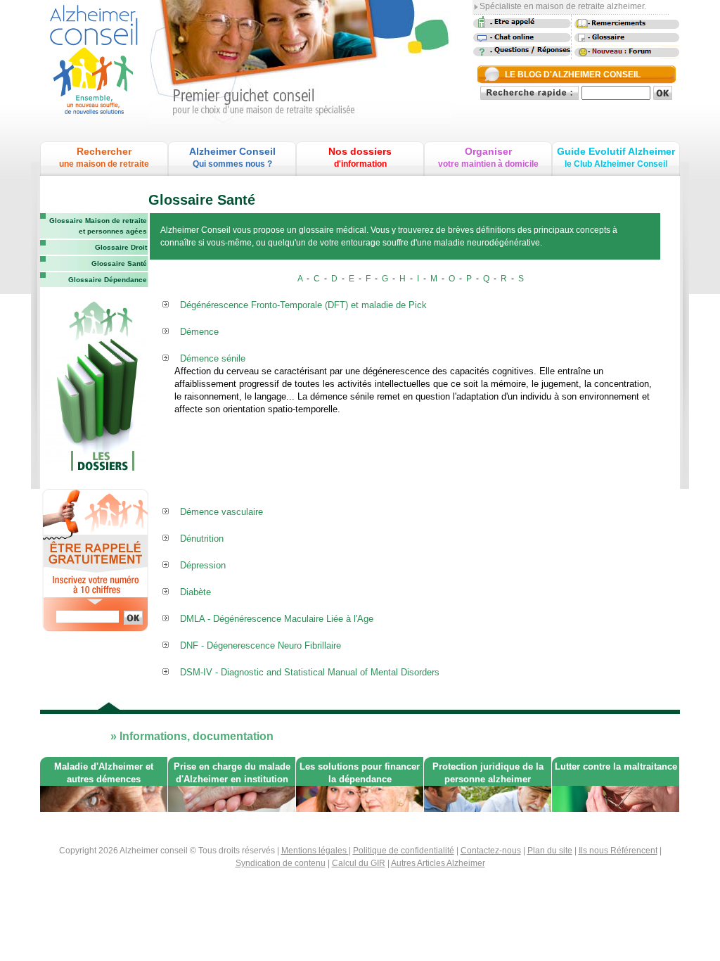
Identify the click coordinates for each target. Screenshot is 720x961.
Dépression (203, 565)
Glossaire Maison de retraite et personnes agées (98, 226)
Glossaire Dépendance (107, 280)
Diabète (195, 592)
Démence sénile (212, 358)
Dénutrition (202, 538)
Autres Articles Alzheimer (438, 863)
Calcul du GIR (358, 863)
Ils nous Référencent (618, 850)
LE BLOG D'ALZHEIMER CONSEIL (573, 74)
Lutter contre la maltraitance (616, 766)
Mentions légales (315, 850)
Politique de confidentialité (403, 850)
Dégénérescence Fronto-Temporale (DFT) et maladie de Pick (303, 305)
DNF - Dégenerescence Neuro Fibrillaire (260, 645)
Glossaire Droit (121, 247)
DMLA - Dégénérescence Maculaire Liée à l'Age (276, 618)
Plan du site (549, 850)
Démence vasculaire (221, 512)
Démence (199, 331)
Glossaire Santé (119, 263)
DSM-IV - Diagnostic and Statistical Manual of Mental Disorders (309, 672)
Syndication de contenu (281, 863)
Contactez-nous (491, 850)
